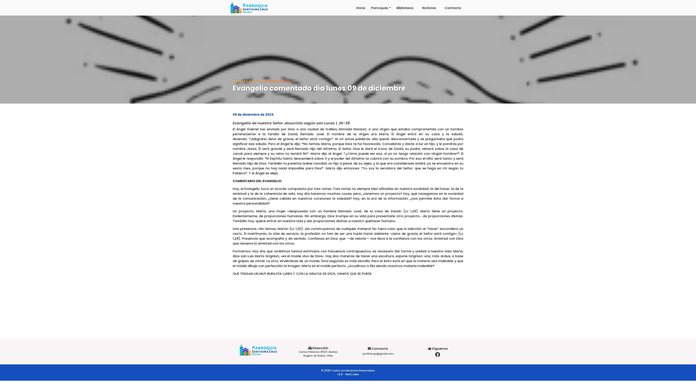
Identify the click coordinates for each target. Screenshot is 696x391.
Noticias (429, 8)
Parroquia (379, 8)
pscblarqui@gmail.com (377, 354)
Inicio (360, 8)
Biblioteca (405, 8)
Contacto (453, 8)
